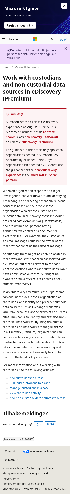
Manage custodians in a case (29, 388)
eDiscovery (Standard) (42, 137)
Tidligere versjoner (14, 473)
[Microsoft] (35, 39)
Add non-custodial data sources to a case (38, 398)
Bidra (47, 473)
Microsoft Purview (25, 67)
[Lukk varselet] (64, 6)
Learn (7, 67)
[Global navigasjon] (3, 39)
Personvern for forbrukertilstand (22, 483)
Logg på (62, 39)
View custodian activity (25, 393)
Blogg (33, 473)
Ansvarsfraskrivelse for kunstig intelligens (28, 468)
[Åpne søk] (52, 39)
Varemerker (31, 489)
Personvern (10, 478)
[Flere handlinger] (64, 67)
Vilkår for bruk (11, 489)
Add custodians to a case (26, 378)
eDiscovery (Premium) (37, 142)
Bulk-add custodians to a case (30, 383)
